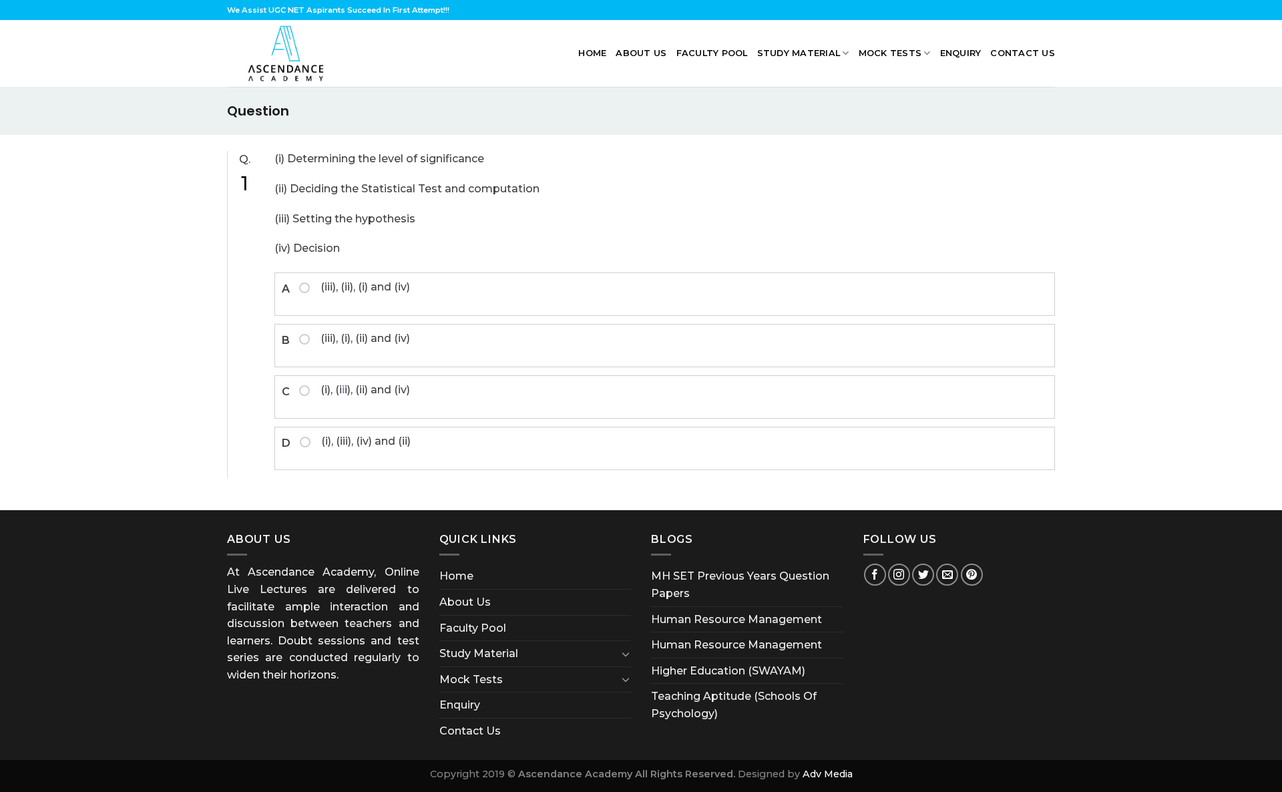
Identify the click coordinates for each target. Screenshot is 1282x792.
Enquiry (961, 53)
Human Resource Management (736, 619)
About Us (641, 53)
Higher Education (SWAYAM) (728, 670)
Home (592, 53)
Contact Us (1022, 53)
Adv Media (828, 774)
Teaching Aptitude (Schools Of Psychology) (734, 705)
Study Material (799, 53)
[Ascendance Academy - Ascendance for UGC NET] (289, 53)
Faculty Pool (712, 53)
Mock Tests (890, 53)
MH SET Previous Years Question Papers (740, 585)
